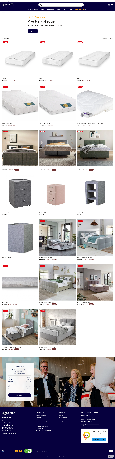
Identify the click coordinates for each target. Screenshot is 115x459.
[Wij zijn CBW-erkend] (28, 451)
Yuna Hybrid (5, 302)
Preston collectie (11, 12)
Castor (4, 78)
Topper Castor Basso (44, 123)
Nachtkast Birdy (6, 213)
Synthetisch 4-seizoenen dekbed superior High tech (90, 123)
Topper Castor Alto (7, 123)
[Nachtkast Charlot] (57, 193)
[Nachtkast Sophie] (20, 237)
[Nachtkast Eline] (95, 193)
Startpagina (4, 12)
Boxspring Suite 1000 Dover (84, 302)
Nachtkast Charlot (44, 213)
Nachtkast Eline (81, 213)
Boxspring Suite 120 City (45, 257)
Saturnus (79, 78)
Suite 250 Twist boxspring (45, 168)
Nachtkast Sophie (6, 257)
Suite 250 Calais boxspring (83, 168)
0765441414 (84, 425)
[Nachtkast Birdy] (20, 193)
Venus (41, 78)
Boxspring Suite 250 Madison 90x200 (11, 347)
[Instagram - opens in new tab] (20, 451)
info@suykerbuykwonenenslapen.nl (90, 424)
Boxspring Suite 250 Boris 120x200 (48, 347)
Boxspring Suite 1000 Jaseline (84, 257)
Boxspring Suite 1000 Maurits (46, 302)
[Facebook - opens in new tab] (16, 451)
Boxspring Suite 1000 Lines (9, 168)
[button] (61, 4)
